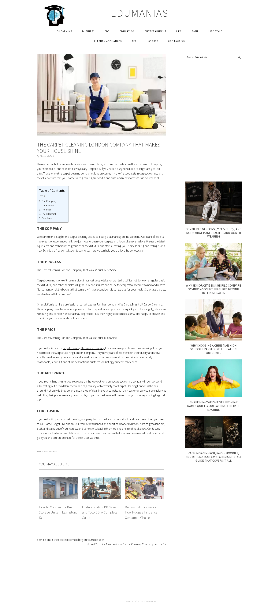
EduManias (140, 12)
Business (53, 451)
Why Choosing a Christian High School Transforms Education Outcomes (213, 349)
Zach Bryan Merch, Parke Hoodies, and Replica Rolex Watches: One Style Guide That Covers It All (214, 456)
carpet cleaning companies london (82, 173)
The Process (48, 205)
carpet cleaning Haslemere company (84, 348)
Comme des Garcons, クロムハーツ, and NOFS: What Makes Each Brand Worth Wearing (213, 232)
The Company (49, 201)
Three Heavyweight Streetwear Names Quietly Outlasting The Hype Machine (213, 405)
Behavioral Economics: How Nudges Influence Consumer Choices (141, 512)
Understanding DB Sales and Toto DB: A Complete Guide (99, 512)
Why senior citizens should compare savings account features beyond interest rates (213, 289)
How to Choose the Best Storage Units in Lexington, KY (58, 512)
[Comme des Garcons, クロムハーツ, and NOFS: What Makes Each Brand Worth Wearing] (213, 223)
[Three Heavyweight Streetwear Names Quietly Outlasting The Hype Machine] (213, 396)
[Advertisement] (213, 121)
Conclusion (47, 218)
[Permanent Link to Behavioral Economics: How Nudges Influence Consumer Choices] (144, 479)
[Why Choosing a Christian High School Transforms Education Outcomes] (213, 339)
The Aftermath (49, 214)
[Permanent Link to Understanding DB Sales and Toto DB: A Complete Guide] (101, 479)
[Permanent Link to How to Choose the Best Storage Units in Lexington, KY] (58, 479)
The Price (46, 209)
